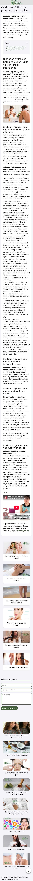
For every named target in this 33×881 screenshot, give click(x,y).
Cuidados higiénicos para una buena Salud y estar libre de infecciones (15, 49)
